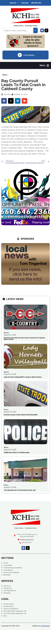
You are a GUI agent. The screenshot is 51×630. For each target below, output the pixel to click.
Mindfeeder (45, 626)
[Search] (35, 30)
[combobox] (18, 30)
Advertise (25, 3)
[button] (44, 65)
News (4, 75)
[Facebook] (42, 30)
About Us (13, 3)
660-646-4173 (36, 3)
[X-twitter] (46, 30)
